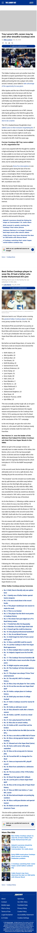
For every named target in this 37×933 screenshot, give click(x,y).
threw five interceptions (21, 166)
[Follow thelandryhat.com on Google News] (32, 249)
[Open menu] (3, 3)
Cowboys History (11, 885)
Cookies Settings (23, 918)
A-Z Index (4, 918)
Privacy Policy (22, 908)
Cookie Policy (22, 911)
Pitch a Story (5, 908)
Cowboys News (11, 257)
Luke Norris (7, 285)
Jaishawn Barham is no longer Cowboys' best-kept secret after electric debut (17, 231)
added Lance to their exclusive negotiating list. (17, 128)
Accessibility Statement (25, 915)
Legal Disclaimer (7, 915)
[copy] (12, 43)
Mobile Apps (5, 905)
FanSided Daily (22, 905)
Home (3, 257)
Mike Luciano (8, 40)
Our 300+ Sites (22, 902)
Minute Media (10, 922)
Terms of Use (5, 911)
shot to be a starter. (8, 121)
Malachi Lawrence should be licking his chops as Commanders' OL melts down (17, 221)
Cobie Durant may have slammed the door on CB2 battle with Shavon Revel (18, 236)
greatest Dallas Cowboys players (15, 319)
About (3, 899)
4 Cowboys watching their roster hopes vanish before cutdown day (17, 241)
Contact (4, 902)
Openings (20, 899)
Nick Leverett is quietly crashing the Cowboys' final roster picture (16, 226)
